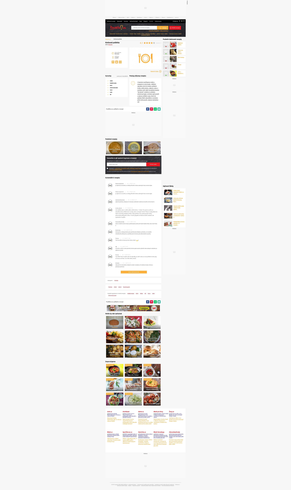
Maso (135, 33)
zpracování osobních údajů (115, 169)
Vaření (119, 287)
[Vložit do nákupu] (116, 62)
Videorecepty (158, 21)
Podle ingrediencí (164, 30)
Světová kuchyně (134, 21)
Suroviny (126, 21)
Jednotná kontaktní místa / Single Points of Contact (150, 485)
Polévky (131, 33)
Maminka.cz (139, 17)
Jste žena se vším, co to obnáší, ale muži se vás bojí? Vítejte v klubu (176, 419)
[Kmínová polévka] (145, 68)
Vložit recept (176, 27)
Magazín (146, 21)
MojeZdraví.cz (170, 17)
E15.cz (145, 17)
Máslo (141, 293)
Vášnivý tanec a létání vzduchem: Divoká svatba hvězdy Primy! (113, 440)
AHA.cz (109, 411)
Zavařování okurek (145, 35)
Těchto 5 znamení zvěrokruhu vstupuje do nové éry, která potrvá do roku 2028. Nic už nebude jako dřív (160, 442)
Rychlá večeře (119, 33)
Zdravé (158, 33)
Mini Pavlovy (181, 57)
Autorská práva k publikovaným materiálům (145, 484)
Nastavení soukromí (136, 485)
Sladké (165, 33)
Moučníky (152, 33)
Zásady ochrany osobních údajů (143, 171)
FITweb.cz (157, 17)
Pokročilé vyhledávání (154, 30)
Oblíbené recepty (111, 21)
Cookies (129, 485)
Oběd (115, 287)
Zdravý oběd (112, 33)
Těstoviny (147, 33)
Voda (153, 293)
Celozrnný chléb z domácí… (180, 51)
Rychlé (162, 33)
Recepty (110, 44)
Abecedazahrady (174, 432)
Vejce (149, 293)
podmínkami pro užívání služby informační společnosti (128, 168)
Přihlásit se (175, 21)
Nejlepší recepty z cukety (175, 33)
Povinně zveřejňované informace (168, 485)
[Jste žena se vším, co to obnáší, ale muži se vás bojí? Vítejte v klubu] (176, 414)
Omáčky (139, 33)
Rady (140, 21)
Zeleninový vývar (112, 295)
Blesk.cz (114, 17)
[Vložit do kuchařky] (113, 62)
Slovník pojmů (126, 287)
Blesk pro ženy (121, 17)
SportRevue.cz (127, 432)
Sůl (145, 293)
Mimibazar (126, 411)
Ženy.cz (163, 17)
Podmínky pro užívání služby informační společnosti (164, 484)
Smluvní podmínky (134, 171)
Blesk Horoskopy (159, 432)
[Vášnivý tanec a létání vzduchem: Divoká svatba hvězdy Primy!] (114, 435)
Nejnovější (119, 21)
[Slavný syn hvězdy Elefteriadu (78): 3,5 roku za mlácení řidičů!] (114, 414)
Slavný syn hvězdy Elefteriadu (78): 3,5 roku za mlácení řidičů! (114, 419)
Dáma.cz (133, 17)
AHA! (128, 17)
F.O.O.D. (151, 21)
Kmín (137, 293)
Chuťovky (125, 33)
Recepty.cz (108, 39)
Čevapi (179, 64)
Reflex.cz (151, 17)
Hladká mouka (130, 293)
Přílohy (143, 33)
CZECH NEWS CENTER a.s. (123, 484)
